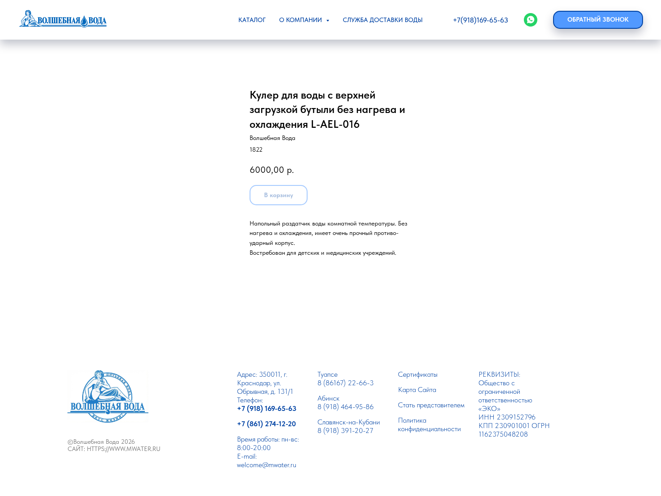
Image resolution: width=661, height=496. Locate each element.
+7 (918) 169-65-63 (266, 408)
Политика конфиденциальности (429, 424)
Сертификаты (418, 374)
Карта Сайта (417, 389)
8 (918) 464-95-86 (345, 406)
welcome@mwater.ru (266, 464)
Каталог (252, 19)
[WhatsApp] (530, 20)
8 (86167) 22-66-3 (345, 383)
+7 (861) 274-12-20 (266, 423)
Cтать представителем (431, 405)
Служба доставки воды (383, 19)
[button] (598, 20)
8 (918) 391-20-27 (345, 430)
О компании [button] (301, 19)
